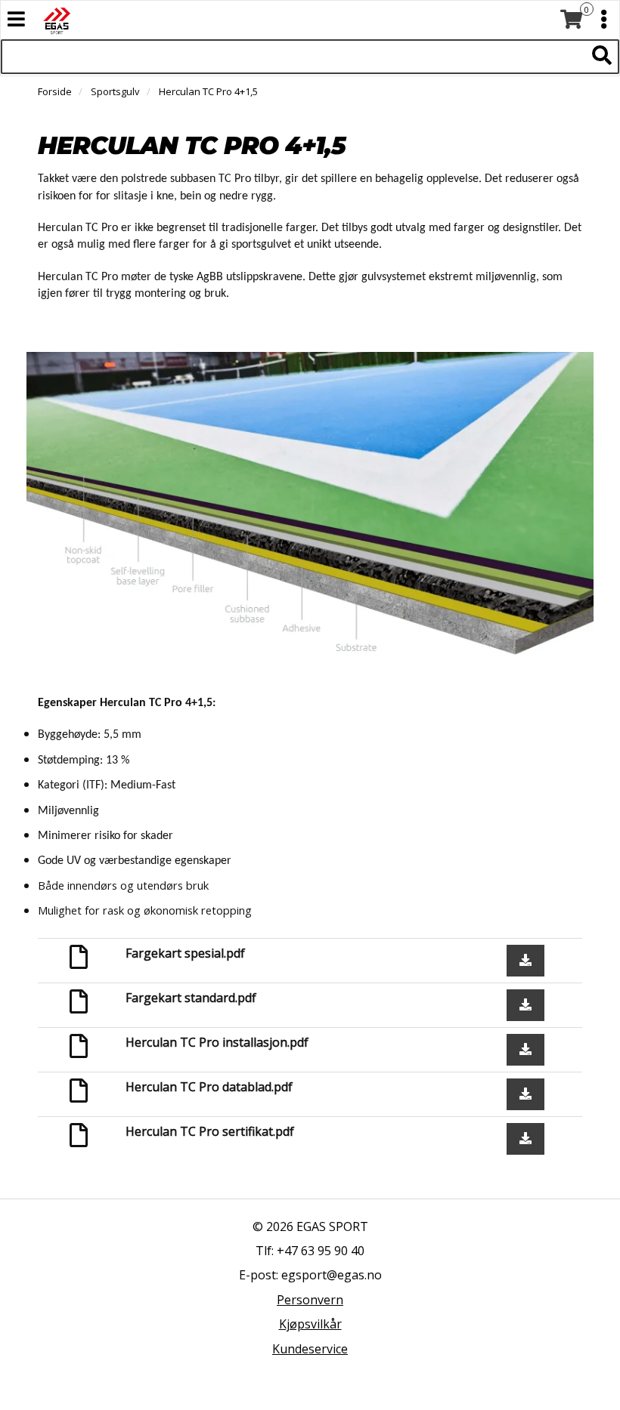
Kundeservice (310, 1349)
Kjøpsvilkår (310, 1324)
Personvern (310, 1299)
